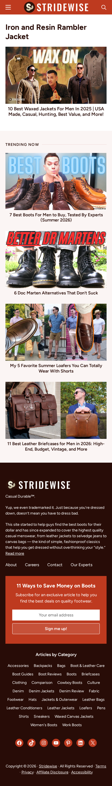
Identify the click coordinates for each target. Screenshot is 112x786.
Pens (101, 708)
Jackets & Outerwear (59, 699)
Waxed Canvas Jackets (74, 716)
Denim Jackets (41, 691)
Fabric (94, 691)
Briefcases (91, 674)
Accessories (18, 665)
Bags (61, 665)
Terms (100, 766)
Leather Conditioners (24, 708)
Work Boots (72, 725)
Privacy (27, 772)
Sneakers (42, 716)
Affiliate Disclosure (52, 772)
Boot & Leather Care (87, 665)
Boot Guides (22, 674)
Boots (72, 674)
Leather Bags (93, 699)
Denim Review (71, 691)
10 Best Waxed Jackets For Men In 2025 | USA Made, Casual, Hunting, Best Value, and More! (56, 111)
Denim (18, 691)
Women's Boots (43, 725)
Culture (93, 682)
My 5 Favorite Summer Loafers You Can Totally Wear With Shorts (56, 368)
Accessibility (82, 772)
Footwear (15, 699)
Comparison (42, 682)
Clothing (19, 682)
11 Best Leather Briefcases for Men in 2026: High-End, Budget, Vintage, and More (56, 446)
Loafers (85, 708)
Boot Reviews (50, 674)
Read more (14, 553)
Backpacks (43, 665)
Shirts (24, 716)
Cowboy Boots (69, 682)
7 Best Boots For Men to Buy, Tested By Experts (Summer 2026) (56, 217)
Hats (33, 699)
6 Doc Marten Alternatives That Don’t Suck (56, 293)
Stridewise (48, 766)
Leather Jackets (60, 708)
